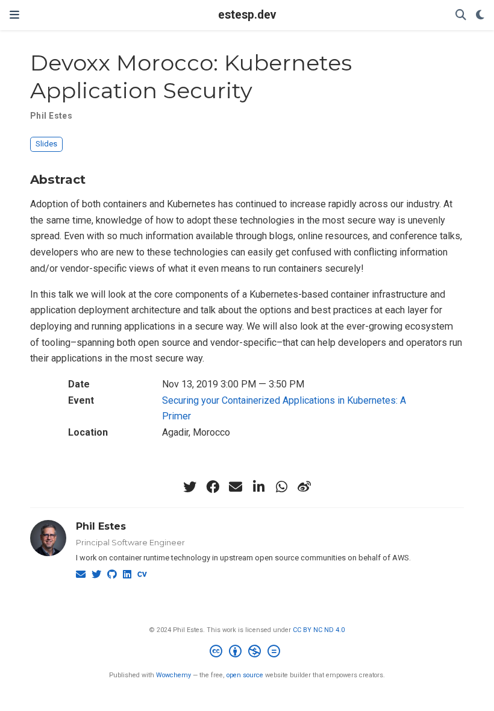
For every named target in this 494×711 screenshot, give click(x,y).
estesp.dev (247, 15)
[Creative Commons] (247, 652)
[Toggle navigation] (14, 15)
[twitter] (190, 487)
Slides (46, 143)
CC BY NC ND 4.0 (319, 630)
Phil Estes (101, 526)
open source (245, 675)
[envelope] (236, 487)
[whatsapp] (281, 487)
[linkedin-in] (258, 487)
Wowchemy (173, 675)
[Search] (460, 15)
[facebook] (213, 487)
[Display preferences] (480, 15)
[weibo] (304, 487)
